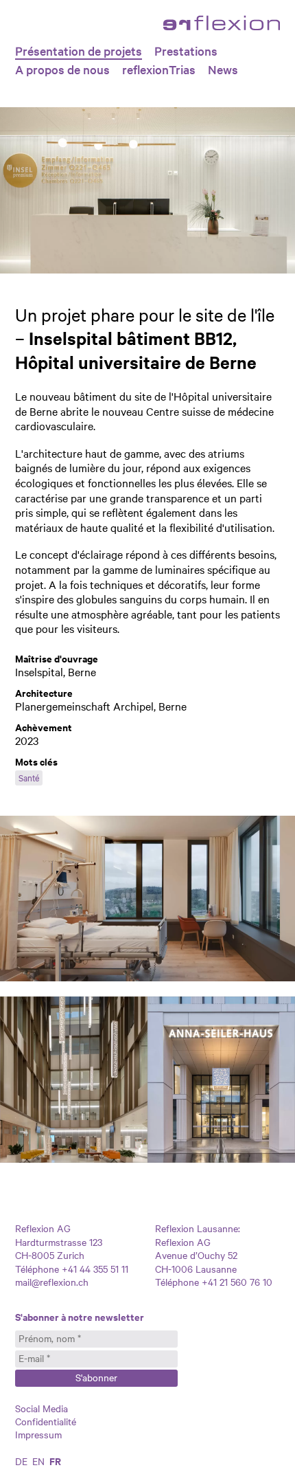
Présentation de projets (78, 50)
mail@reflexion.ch (51, 1282)
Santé (29, 777)
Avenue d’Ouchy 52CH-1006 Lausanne (196, 1261)
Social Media (41, 1408)
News (223, 69)
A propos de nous (62, 69)
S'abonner (96, 1377)
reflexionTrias (159, 69)
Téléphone (37, 1268)
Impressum (38, 1434)
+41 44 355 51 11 (93, 1268)
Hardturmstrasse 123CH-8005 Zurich (58, 1248)
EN (38, 1461)
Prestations (185, 50)
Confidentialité (45, 1421)
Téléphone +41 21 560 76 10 (213, 1282)
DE (21, 1461)
